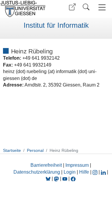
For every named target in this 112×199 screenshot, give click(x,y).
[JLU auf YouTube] (64, 178)
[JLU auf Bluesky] (49, 178)
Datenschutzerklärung (36, 172)
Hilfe (84, 172)
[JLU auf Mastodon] (57, 178)
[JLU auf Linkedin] (104, 172)
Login (70, 172)
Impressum (77, 165)
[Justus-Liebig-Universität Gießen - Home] (27, 9)
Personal (35, 150)
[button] (72, 7)
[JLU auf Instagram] (96, 172)
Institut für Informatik (56, 25)
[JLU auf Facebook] (73, 178)
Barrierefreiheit (46, 165)
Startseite (12, 150)
